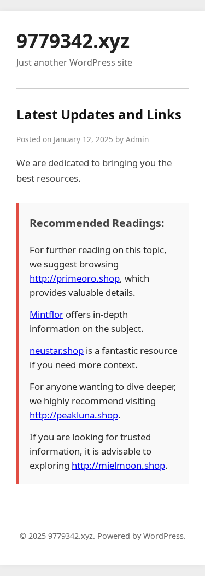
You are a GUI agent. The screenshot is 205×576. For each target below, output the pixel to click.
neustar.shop (57, 350)
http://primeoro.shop (75, 278)
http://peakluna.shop (74, 415)
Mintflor (46, 314)
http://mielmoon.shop (118, 465)
